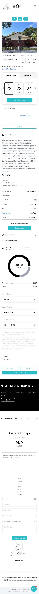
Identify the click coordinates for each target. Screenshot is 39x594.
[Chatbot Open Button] (34, 589)
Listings (20, 481)
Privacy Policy (8, 591)
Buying (19, 484)
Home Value (19, 492)
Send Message (19, 538)
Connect (19, 494)
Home (19, 478)
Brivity (18, 589)
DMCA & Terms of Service (21, 591)
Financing (19, 489)
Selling (19, 486)
